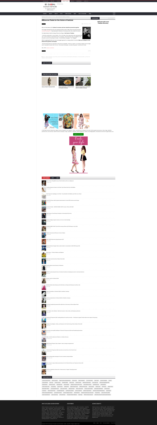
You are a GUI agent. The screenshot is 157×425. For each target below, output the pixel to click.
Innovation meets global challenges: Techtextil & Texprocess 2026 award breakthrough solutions (64, 330)
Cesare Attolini (45, 382)
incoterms (44, 390)
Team (101, 423)
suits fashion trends (57, 392)
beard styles (108, 390)
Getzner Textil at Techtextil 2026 (52, 278)
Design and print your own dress (87, 392)
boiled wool (66, 386)
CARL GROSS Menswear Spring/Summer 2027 (55, 239)
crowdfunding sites (60, 390)
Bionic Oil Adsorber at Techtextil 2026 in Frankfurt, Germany (57, 291)
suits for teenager (103, 380)
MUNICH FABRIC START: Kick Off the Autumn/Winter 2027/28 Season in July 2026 (61, 226)
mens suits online (63, 388)
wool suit (51, 382)
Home (94, 423)
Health (56, 13)
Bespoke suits (95, 417)
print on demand (78, 390)
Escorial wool (107, 388)
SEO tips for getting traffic (104, 382)
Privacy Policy (113, 423)
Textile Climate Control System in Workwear (54, 265)
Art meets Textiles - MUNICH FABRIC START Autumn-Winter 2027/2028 (59, 206)
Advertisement (79, 1)
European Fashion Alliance (72, 394)
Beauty (50, 13)
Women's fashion (65, 1)
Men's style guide (49, 408)
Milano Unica (110, 386)
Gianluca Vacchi (52, 384)
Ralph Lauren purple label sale (64, 380)
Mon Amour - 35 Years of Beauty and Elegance (55, 252)
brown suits (74, 380)
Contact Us (86, 1)
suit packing (53, 386)
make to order (78, 382)
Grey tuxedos (91, 386)
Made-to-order (103, 407)
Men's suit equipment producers (78, 410)
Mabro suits (98, 386)
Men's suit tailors (80, 407)
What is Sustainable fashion (47, 392)
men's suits (52, 407)
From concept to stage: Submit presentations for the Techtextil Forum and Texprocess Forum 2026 (64, 363)
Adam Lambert (54, 380)
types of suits (59, 386)
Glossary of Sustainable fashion (98, 390)
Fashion (44, 13)
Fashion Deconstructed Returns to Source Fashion (55, 232)
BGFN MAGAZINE (45, 16)
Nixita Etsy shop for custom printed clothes (102, 394)
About (97, 423)
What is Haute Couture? (88, 394)
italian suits (72, 382)
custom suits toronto (46, 380)
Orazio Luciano (57, 382)
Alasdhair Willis (65, 382)
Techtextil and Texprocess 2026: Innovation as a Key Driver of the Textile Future (61, 350)
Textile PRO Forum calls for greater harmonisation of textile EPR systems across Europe (62, 200)
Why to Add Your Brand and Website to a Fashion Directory (57, 336)
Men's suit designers (74, 408)
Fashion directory (57, 408)
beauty (110, 380)
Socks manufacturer (46, 394)
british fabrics (103, 384)
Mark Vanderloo (81, 380)
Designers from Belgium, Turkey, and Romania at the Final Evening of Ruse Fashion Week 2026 (64, 323)
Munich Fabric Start (51, 390)
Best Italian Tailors (45, 388)
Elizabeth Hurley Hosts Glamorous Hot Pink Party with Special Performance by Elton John (63, 284)
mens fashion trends (87, 384)
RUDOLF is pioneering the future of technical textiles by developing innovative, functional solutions (65, 271)
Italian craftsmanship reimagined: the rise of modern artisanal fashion (59, 356)
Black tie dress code (74, 386)
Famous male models (88, 388)
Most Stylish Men (82, 13)
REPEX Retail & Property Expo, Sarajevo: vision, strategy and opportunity (60, 343)
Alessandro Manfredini (98, 388)
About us (72, 1)
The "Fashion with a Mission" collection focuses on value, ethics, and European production (63, 310)
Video (90, 13)
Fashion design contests (67, 392)
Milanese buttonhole (86, 382)
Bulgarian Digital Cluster (75, 423)
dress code (96, 380)
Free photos (97, 392)
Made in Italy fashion (87, 390)
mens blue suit (95, 382)
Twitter (65, 423)
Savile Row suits (96, 384)
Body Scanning (71, 388)
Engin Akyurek (59, 384)
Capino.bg (80, 394)
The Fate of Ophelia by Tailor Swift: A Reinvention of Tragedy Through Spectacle (61, 369)
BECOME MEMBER (111, 18)
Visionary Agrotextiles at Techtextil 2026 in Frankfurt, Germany (58, 297)
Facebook (61, 423)
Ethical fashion (76, 392)
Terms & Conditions (106, 423)
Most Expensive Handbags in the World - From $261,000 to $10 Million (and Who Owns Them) (63, 193)
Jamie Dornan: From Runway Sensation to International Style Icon (59, 213)
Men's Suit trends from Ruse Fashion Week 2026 (55, 258)
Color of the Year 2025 (106, 392)
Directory (52, 1)
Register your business (78, 134)
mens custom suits (45, 386)
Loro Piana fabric (89, 380)
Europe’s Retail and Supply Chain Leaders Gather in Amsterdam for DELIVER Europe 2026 (63, 245)
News (75, 13)
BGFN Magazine (45, 1)
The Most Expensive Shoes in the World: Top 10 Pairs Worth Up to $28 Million (60, 187)
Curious (53, 16)
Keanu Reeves (66, 384)
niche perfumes (62, 394)
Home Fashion (68, 13)
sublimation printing (69, 390)
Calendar (58, 1)
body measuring (55, 394)
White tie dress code (83, 386)
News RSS (68, 423)
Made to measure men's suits (76, 384)
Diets (61, 13)
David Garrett (44, 384)
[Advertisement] (91, 7)
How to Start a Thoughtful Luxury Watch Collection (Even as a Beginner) (60, 180)
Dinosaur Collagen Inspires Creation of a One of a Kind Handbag (58, 219)
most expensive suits (55, 388)
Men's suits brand (79, 388)
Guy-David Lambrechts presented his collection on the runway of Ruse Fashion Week (62, 304)
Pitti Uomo (104, 386)
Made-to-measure (96, 407)
